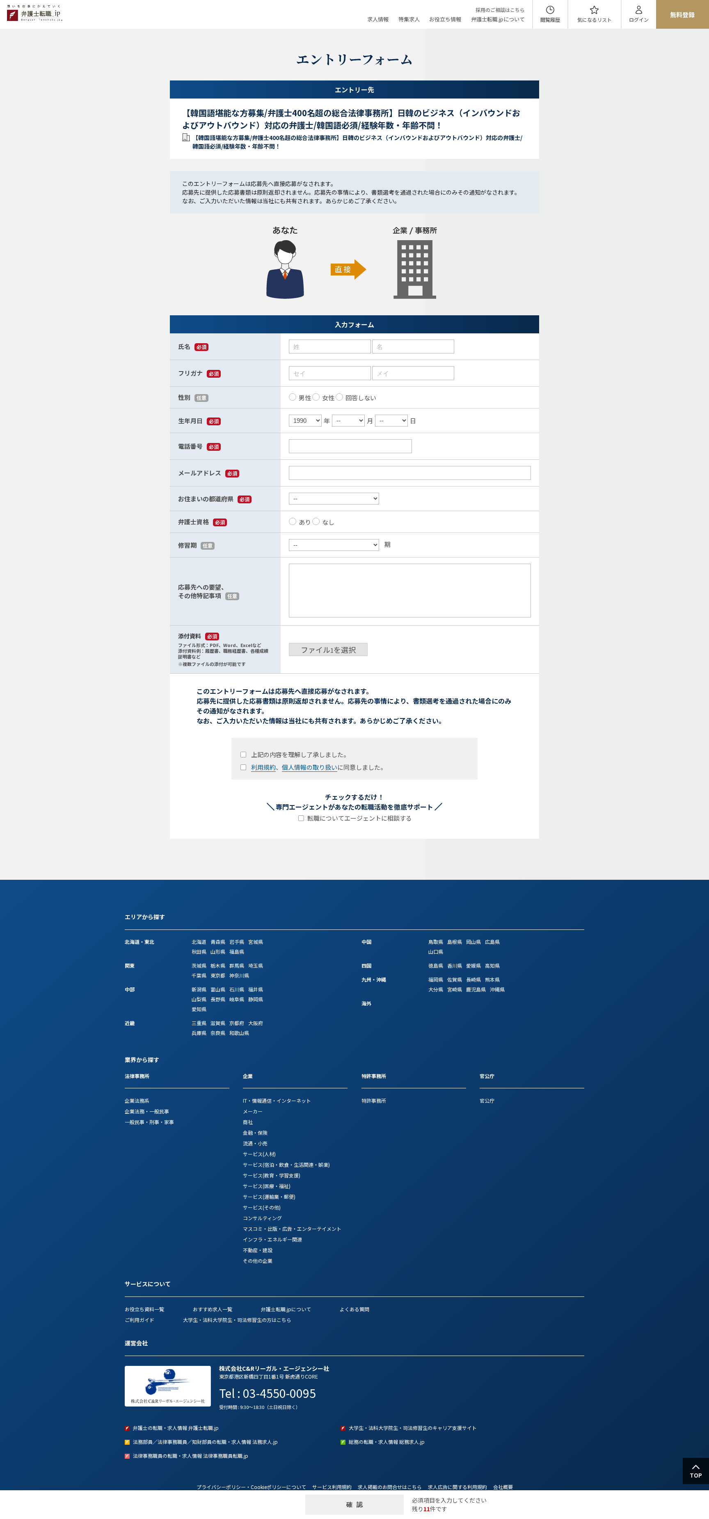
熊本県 (492, 979)
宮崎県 (454, 989)
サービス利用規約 (332, 1486)
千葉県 (199, 975)
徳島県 (435, 965)
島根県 (454, 941)
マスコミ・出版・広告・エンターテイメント (292, 1228)
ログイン (639, 19)
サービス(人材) (259, 1153)
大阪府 (255, 1022)
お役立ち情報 (445, 19)
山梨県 (199, 999)
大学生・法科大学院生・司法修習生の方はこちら (237, 1319)
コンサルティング (262, 1217)
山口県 (435, 951)
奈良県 (217, 1032)
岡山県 (473, 941)
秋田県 (199, 951)
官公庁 (487, 1100)
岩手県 (236, 941)
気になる (594, 19)
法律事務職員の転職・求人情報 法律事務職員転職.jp (190, 1455)
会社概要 (503, 1486)
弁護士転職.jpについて (498, 19)
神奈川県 (239, 975)
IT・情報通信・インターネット (277, 1100)
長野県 (217, 999)
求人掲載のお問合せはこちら (390, 1486)
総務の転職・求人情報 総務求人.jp (387, 1441)
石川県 (236, 989)
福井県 (255, 989)
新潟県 (199, 989)
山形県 (217, 951)
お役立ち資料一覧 (144, 1309)
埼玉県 (255, 965)
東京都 (217, 975)
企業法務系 (137, 1100)
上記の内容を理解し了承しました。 (300, 754)
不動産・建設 (257, 1249)
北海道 (199, 941)
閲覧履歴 (550, 19)
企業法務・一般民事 (147, 1111)
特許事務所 (373, 1100)
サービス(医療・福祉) (266, 1185)
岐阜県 (236, 999)
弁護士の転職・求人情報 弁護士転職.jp (176, 1427)
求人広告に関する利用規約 (457, 1486)
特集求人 (409, 19)
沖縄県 (497, 989)
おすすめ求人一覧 (212, 1309)
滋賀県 (217, 1022)
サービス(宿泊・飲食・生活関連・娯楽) (286, 1164)
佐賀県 (454, 979)
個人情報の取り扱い (309, 767)
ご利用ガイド (139, 1319)
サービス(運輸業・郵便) (269, 1196)
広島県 (492, 941)
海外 (366, 1003)
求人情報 (378, 19)
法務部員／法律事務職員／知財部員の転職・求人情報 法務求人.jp (205, 1441)
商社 (248, 1121)
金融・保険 (255, 1132)
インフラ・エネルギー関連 (272, 1239)
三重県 (199, 1022)
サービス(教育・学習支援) (271, 1175)
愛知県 (199, 1008)
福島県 (236, 951)
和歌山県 (239, 1032)
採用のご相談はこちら (500, 9)
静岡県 (255, 999)
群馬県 (236, 965)
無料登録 (682, 14)
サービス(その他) (262, 1207)
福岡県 (435, 979)
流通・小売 (255, 1143)
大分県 (435, 989)
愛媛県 (473, 965)
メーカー (253, 1111)
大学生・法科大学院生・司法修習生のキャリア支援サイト (413, 1427)
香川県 (454, 965)
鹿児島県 (476, 989)
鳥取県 (435, 941)
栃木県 (217, 965)
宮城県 (255, 941)
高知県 (492, 965)
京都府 (236, 1022)
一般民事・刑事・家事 (149, 1121)
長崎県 (473, 979)
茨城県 (199, 965)
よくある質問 (354, 1309)
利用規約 (263, 767)
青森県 (217, 941)
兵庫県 (199, 1032)
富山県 (217, 989)
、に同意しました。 (319, 767)
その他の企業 (257, 1260)
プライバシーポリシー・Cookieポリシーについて (251, 1486)
